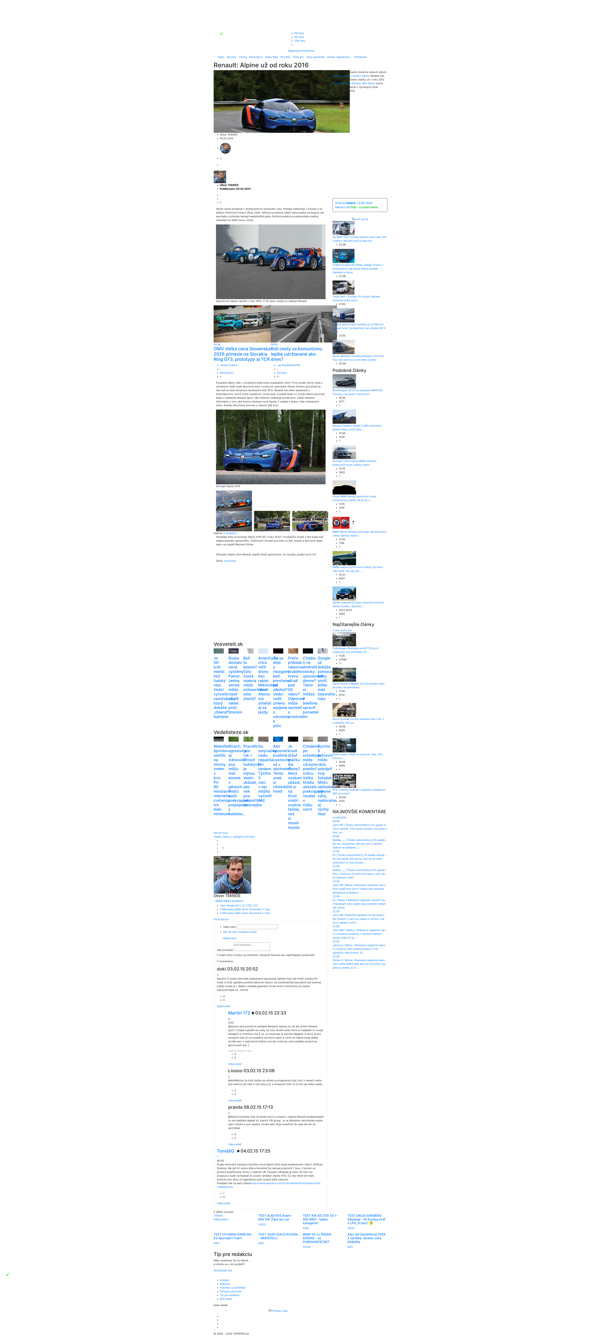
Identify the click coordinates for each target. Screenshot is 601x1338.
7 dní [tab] (341, 630)
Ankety (331, 57)
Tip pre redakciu (229, 1295)
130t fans (299, 40)
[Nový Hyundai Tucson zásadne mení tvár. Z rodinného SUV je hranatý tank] (344, 709)
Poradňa (285, 57)
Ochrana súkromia (230, 1291)
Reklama (225, 1283)
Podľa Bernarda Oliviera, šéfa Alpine (354, 83)
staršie (342, 817)
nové (335, 817)
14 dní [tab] (347, 630)
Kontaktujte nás (223, 1270)
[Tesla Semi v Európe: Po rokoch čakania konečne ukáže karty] (343, 287)
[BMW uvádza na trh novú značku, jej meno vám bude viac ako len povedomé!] (344, 558)
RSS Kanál (226, 1298)
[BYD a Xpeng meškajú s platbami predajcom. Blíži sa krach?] (344, 780)
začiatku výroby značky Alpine (351, 75)
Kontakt (224, 1280)
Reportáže (271, 57)
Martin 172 (239, 1013)
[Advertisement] (271, 607)
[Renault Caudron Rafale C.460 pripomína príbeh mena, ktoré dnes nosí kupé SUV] (344, 416)
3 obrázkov (230, 533)
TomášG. (226, 1151)
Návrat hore (221, 832)
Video (220, 57)
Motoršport (256, 57)
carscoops (230, 560)
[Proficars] (278, 1310)
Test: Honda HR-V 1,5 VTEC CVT (239, 905)
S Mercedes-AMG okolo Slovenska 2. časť (245, 913)
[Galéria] (234, 500)
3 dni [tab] (336, 630)
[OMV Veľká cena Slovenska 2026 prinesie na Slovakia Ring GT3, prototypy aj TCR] (247, 323)
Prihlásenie (308, 50)
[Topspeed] (233, 1310)
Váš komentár (225, 950)
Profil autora (221, 919)
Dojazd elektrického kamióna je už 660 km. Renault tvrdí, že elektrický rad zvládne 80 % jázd (359, 328)
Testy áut (298, 57)
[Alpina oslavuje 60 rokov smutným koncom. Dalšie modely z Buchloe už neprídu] (344, 593)
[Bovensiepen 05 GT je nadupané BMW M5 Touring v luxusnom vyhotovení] (344, 381)
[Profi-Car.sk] (360, 218)
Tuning (243, 57)
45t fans (299, 37)
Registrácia (294, 50)
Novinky (231, 57)
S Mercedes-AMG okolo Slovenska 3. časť (245, 909)
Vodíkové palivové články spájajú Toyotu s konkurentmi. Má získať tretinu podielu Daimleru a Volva (358, 268)
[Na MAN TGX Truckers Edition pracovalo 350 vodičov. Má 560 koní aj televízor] (343, 227)
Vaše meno (229, 926)
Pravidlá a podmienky (233, 1287)
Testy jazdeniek (315, 57)
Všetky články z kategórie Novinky (234, 836)
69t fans (299, 33)
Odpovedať (223, 1006)
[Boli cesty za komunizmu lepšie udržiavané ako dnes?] (304, 323)
